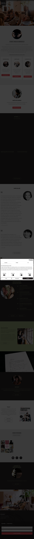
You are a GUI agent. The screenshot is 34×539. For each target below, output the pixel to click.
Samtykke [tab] (5, 262)
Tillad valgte (17, 278)
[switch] (13, 275)
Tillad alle (27, 278)
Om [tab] (28, 262)
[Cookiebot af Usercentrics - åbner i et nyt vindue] (29, 260)
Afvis (6, 278)
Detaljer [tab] (17, 262)
